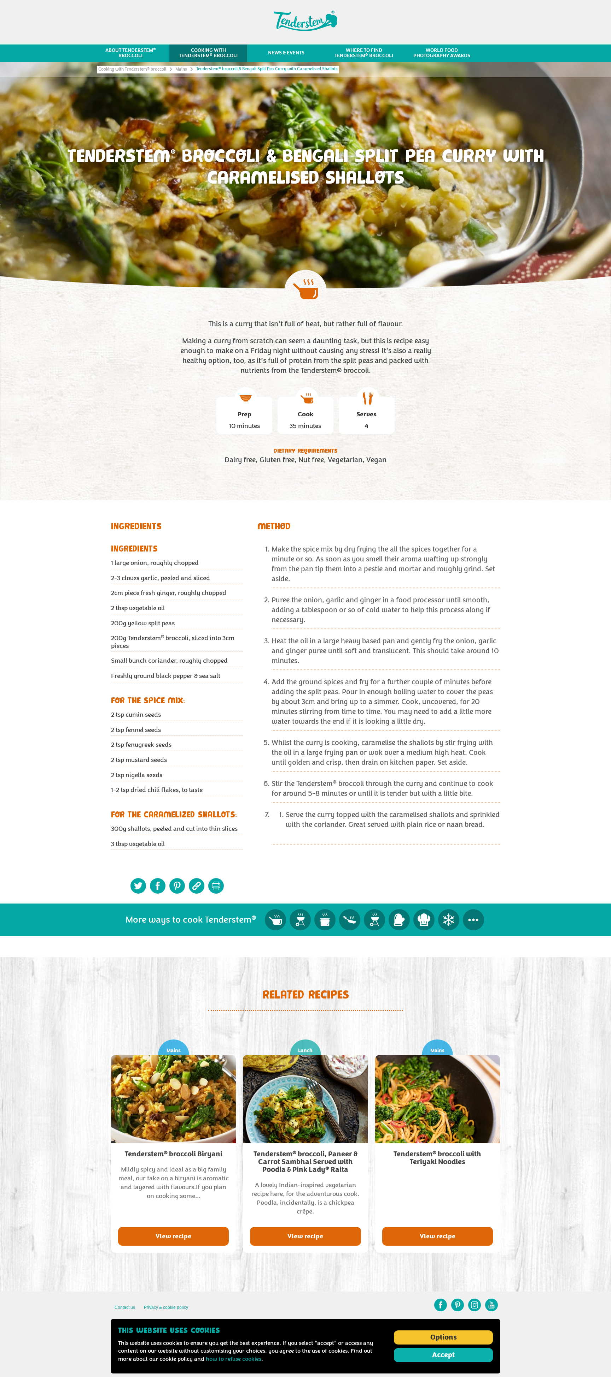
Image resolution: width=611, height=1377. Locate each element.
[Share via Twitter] (138, 886)
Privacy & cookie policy (166, 1307)
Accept (443, 1355)
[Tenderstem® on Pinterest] (457, 1305)
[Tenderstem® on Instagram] (474, 1305)
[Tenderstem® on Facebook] (440, 1305)
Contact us (125, 1307)
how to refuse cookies (233, 1359)
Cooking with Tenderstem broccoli (132, 69)
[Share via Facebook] (157, 886)
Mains (181, 69)
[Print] (216, 886)
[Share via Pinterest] (177, 886)
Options (443, 1337)
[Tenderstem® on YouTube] (491, 1305)
